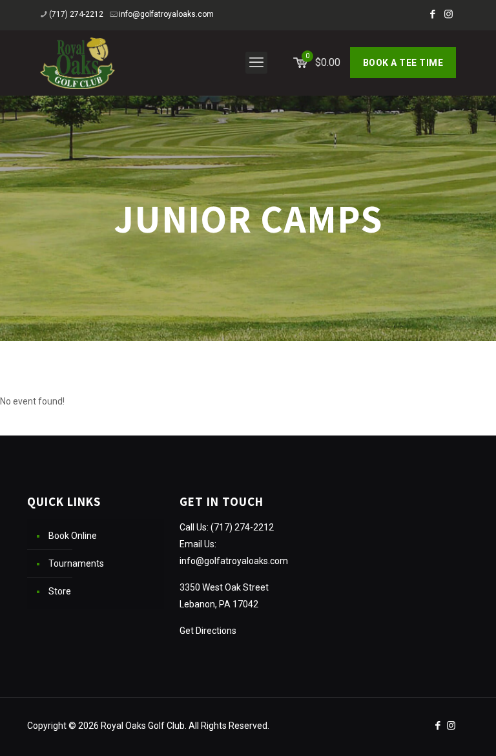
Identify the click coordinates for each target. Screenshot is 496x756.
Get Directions (208, 630)
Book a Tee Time (403, 63)
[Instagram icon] (448, 14)
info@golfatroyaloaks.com (166, 14)
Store (59, 591)
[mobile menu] (256, 63)
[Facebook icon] (432, 14)
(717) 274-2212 (76, 14)
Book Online (72, 535)
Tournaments (76, 563)
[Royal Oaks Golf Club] (77, 62)
